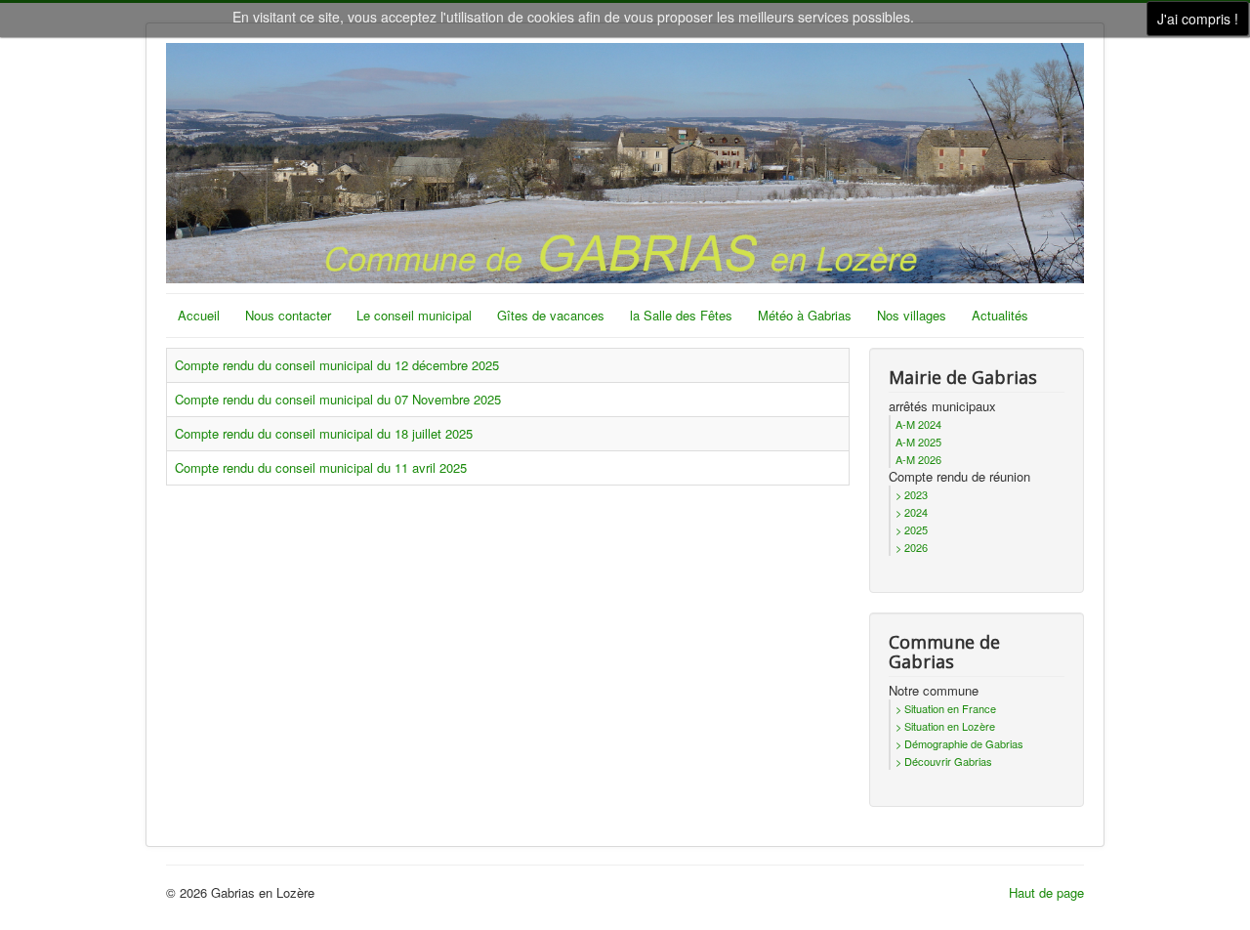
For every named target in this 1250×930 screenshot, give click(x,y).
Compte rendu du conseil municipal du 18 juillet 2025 (324, 433)
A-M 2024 (918, 424)
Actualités (1000, 315)
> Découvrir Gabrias (944, 761)
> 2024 (912, 512)
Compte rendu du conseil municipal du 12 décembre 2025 (337, 365)
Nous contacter (288, 315)
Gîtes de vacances (550, 315)
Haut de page (1046, 892)
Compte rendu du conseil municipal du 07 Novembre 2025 (338, 399)
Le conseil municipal (414, 315)
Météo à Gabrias (805, 315)
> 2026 (912, 547)
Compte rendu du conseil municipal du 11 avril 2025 (321, 467)
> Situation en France (946, 708)
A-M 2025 (918, 441)
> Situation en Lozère (945, 726)
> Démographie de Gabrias (959, 743)
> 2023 (912, 494)
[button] (1194, 874)
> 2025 (912, 529)
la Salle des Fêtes (681, 315)
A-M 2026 (918, 459)
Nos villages (911, 315)
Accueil (199, 315)
